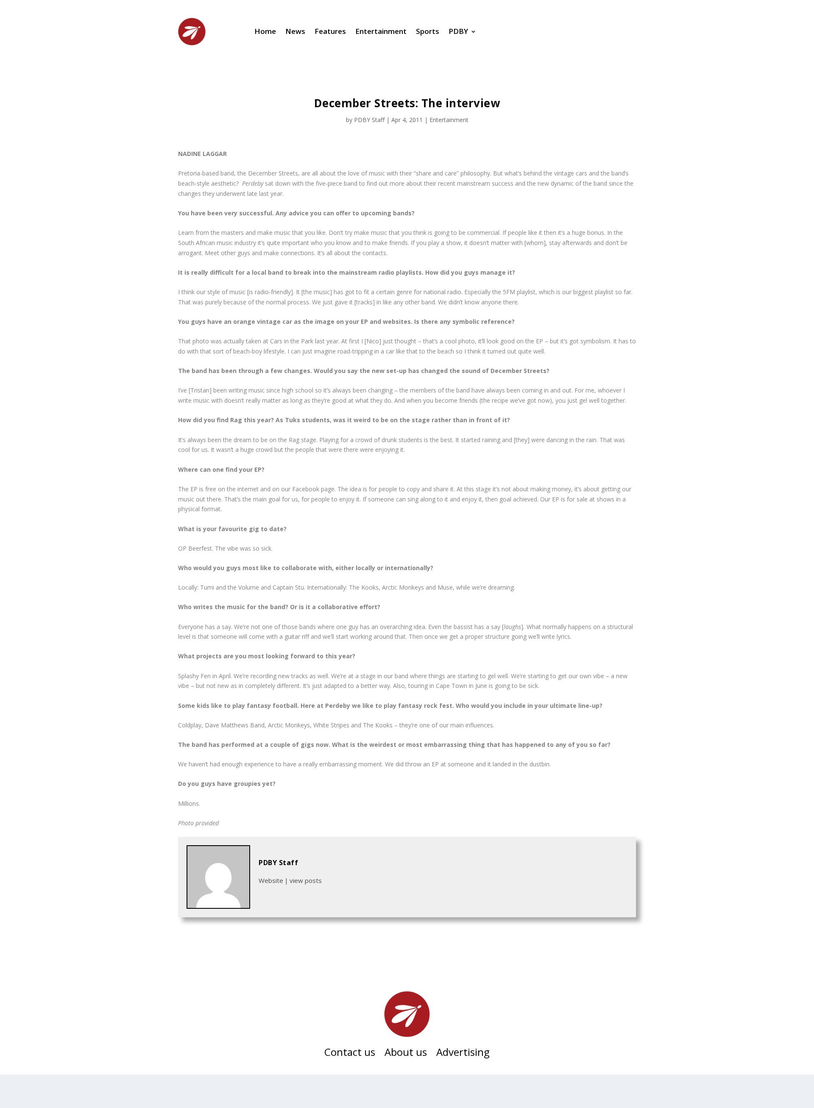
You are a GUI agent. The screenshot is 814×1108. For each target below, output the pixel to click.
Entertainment (381, 31)
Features (330, 31)
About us (406, 1053)
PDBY (458, 31)
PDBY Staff (369, 120)
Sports (427, 31)
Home (265, 31)
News (295, 31)
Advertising (463, 1053)
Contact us (349, 1053)
